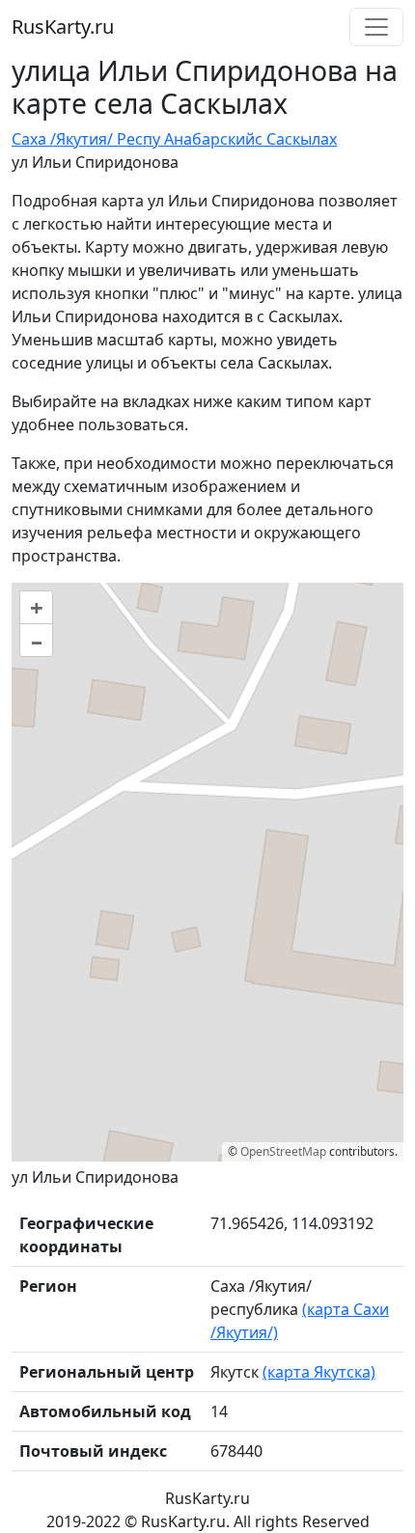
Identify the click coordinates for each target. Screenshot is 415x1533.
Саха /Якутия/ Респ (82, 139)
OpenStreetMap (283, 1151)
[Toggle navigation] (376, 27)
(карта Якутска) (319, 1371)
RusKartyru (63, 27)
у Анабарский (203, 139)
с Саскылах (296, 139)
